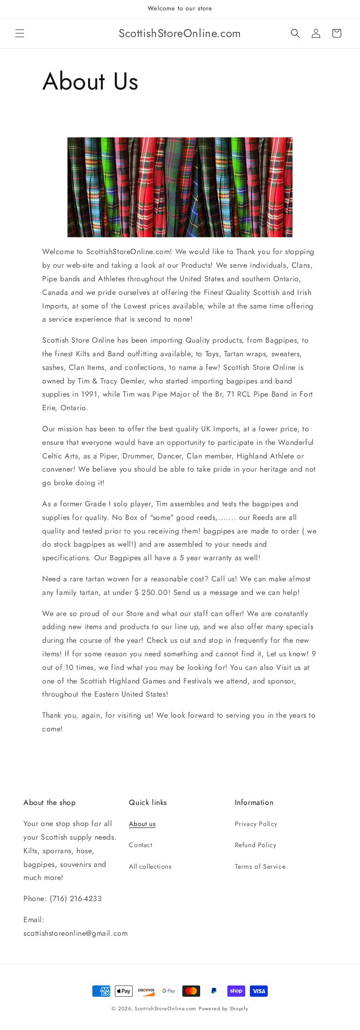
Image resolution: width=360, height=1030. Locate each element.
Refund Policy (256, 845)
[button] (19, 33)
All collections (150, 866)
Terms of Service (260, 866)
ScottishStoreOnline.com (165, 1008)
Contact (140, 845)
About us (142, 823)
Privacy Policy (256, 823)
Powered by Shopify (223, 1008)
